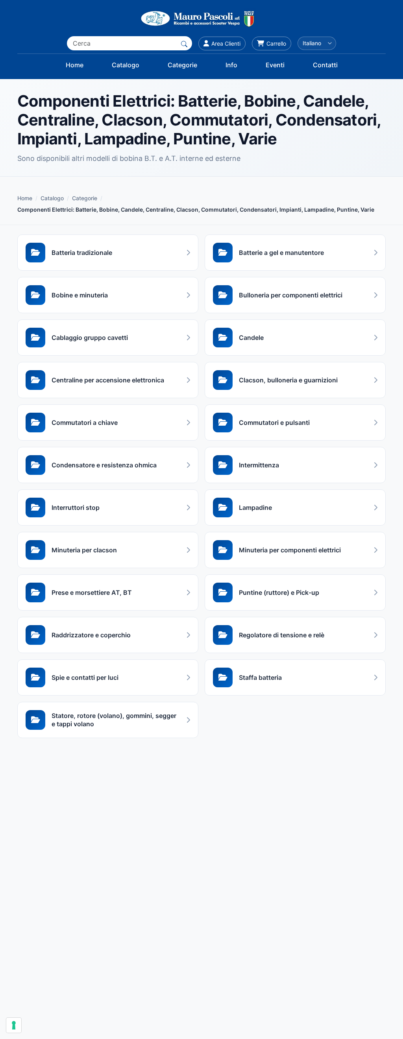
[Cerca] (184, 43)
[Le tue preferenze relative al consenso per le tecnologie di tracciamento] (13, 1025)
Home (74, 65)
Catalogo (125, 65)
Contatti (325, 65)
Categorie (182, 65)
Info (231, 65)
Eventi (275, 65)
